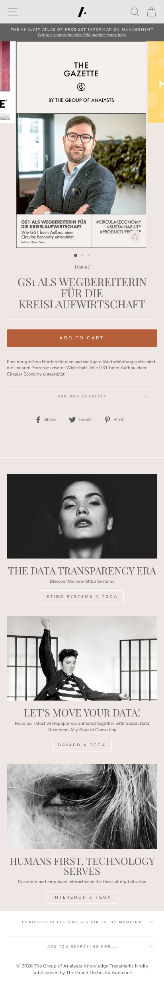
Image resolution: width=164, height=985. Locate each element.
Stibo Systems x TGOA (82, 597)
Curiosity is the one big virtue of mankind (82, 922)
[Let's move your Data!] (82, 658)
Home (81, 267)
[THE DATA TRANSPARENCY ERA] (82, 516)
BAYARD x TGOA (82, 745)
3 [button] (90, 256)
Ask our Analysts (82, 396)
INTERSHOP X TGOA (82, 897)
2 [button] (83, 256)
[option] (82, 32)
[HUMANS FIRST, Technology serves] (82, 806)
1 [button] (76, 256)
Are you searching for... (82, 946)
